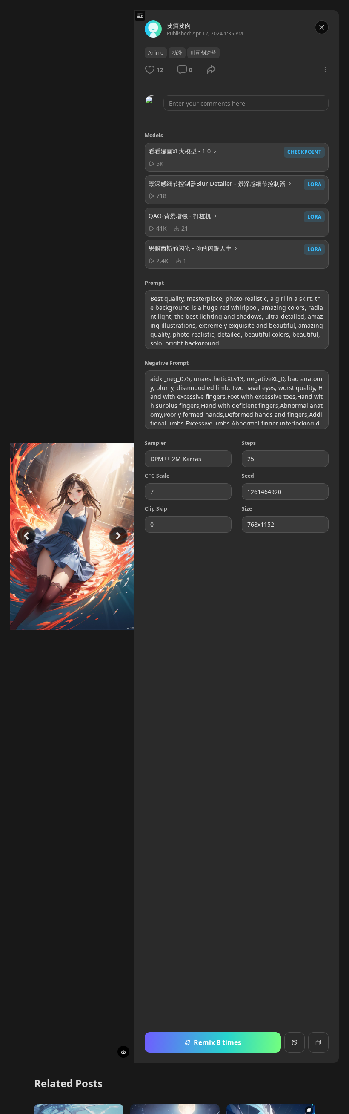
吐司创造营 (203, 52)
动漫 (177, 52)
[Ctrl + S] (123, 1052)
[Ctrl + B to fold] (140, 15)
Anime (155, 52)
